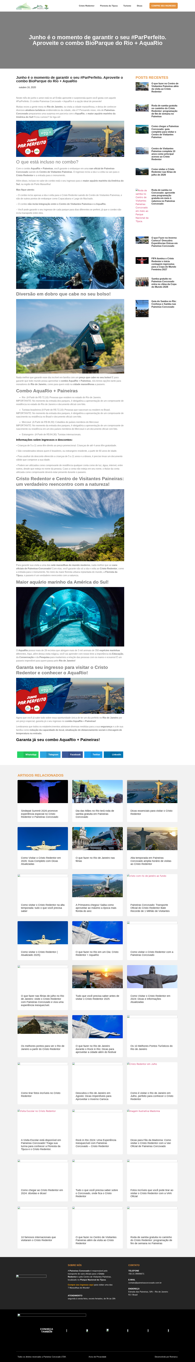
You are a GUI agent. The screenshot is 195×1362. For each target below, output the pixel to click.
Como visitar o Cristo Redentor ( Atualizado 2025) (39, 954)
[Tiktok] (45, 1289)
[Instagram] (25, 1289)
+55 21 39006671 (136, 1274)
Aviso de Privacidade (97, 1357)
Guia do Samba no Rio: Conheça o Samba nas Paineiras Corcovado (163, 304)
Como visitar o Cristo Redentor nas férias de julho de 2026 (163, 172)
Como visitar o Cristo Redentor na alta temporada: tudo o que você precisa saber (43, 907)
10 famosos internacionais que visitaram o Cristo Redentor (38, 1239)
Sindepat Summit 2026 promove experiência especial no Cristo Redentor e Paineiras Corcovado (39, 813)
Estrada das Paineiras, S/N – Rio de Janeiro (148, 1292)
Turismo (127, 6)
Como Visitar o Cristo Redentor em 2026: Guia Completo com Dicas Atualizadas (41, 860)
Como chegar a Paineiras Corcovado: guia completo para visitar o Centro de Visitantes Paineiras (165, 131)
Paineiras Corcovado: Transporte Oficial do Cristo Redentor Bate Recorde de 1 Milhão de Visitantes (150, 907)
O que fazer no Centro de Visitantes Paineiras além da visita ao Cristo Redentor (96, 1240)
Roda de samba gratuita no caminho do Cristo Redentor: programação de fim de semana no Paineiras (164, 111)
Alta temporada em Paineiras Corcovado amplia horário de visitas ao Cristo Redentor (150, 860)
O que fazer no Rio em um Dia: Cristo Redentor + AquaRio (97, 954)
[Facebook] (19, 1289)
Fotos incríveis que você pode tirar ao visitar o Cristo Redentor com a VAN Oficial (151, 1193)
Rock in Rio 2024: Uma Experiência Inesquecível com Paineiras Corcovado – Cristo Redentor (96, 1143)
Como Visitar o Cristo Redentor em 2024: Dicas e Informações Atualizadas (150, 998)
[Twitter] (52, 1289)
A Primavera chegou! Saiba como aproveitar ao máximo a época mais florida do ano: (96, 907)
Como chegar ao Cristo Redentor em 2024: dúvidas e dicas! (42, 1192)
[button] (28, 754)
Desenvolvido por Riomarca (166, 1357)
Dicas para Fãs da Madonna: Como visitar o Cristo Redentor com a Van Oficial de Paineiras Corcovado (150, 1143)
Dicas (139, 6)
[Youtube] (39, 1289)
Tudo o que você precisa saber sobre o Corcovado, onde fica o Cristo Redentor (97, 1193)
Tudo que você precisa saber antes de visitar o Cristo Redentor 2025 (97, 997)
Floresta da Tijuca (109, 6)
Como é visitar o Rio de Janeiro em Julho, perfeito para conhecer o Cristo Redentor (151, 1096)
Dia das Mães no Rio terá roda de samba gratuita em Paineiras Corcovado (95, 813)
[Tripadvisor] (32, 1289)
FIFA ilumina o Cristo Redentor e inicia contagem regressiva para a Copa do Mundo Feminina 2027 (163, 264)
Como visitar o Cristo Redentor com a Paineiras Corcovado (151, 954)
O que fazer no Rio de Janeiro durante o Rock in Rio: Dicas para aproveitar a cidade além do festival (96, 1049)
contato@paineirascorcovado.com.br (145, 1283)
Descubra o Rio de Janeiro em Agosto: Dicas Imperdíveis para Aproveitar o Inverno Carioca (93, 1096)
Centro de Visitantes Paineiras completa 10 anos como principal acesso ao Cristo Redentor (163, 154)
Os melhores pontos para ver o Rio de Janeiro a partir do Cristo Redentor (42, 1048)
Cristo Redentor (86, 6)
